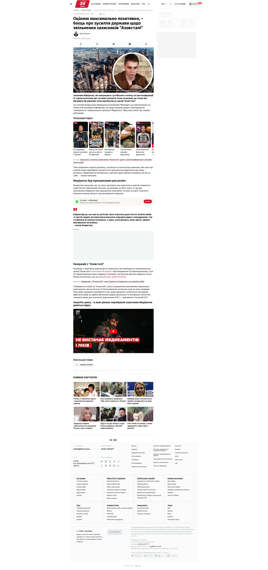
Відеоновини (81, 490)
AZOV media (85, 38)
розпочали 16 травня (101, 271)
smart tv (160, 555)
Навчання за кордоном (115, 519)
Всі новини (96, 4)
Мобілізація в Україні (146, 478)
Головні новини (82, 481)
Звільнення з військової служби (148, 481)
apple (148, 555)
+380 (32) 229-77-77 (143, 544)
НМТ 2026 (110, 514)
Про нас (134, 446)
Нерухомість (142, 505)
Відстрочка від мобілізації (146, 492)
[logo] (82, 4)
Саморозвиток (112, 516)
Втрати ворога (112, 498)
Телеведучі (135, 459)
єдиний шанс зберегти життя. (112, 277)
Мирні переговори (113, 487)
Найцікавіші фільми (83, 508)
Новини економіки (175, 478)
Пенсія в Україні (173, 495)
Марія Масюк (85, 34)
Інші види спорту (173, 519)
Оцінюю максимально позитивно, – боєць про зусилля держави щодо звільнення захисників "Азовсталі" (123, 10)
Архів (176, 456)
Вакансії (177, 449)
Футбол (170, 511)
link (101, 461)
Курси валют (172, 484)
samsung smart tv (172, 555)
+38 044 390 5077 (107, 449)
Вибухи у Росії (112, 495)
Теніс (169, 514)
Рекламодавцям (136, 463)
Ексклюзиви (124, 4)
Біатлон (170, 516)
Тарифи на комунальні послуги (178, 490)
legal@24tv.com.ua (155, 546)
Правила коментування (160, 462)
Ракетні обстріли (113, 481)
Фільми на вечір (82, 514)
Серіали (79, 519)
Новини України (109, 4)
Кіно (78, 505)
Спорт (170, 505)
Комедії (79, 516)
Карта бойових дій (113, 484)
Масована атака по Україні (116, 492)
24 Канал (76, 10)
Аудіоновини (81, 492)
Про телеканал (136, 456)
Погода (79, 495)
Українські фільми (83, 511)
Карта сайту (179, 459)
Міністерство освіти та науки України (120, 508)
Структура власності (181, 453)
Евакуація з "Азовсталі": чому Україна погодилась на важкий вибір (112, 281)
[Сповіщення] (170, 4)
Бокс (169, 508)
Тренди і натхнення (144, 514)
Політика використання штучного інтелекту (160, 450)
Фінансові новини (174, 487)
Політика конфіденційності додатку (162, 455)
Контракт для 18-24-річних (146, 490)
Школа (109, 511)
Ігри (143, 4)
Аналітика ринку (143, 508)
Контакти (178, 446)
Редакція (134, 449)
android (136, 555)
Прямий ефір (81, 487)
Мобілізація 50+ (142, 484)
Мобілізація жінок (143, 487)
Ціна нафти (171, 481)
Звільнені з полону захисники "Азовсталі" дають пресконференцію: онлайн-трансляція (112, 161)
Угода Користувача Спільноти (162, 459)
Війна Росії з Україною (116, 478)
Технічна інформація (160, 466)
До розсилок (115, 532)
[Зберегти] (146, 44)
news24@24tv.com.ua (81, 449)
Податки (170, 492)
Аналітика (135, 4)
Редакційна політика (138, 453)
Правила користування (138, 466)
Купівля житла (142, 511)
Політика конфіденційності (162, 446)
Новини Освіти (113, 505)
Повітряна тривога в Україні (116, 490)
